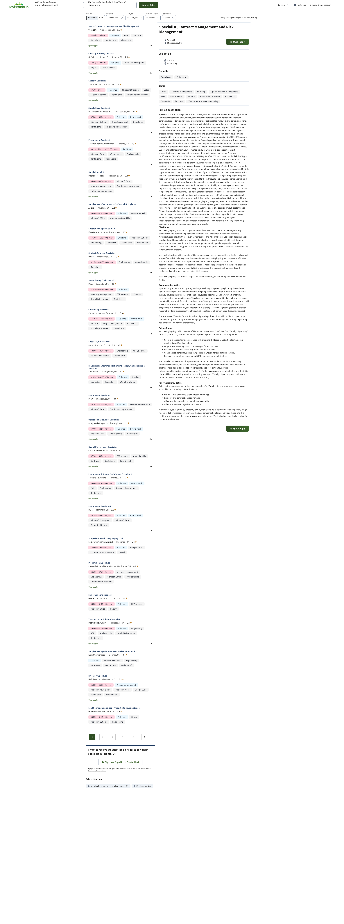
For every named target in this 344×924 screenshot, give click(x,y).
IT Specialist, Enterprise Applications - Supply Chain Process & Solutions (116, 367)
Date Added (166, 14)
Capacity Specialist (97, 81)
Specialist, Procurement (99, 341)
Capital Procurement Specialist (102, 447)
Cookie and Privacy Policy (97, 771)
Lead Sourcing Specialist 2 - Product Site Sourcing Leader (114, 708)
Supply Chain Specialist (99, 108)
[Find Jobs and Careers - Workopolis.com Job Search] (18, 5)
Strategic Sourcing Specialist (101, 253)
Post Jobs (301, 5)
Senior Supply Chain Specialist (102, 280)
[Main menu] (336, 5)
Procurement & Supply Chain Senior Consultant (110, 474)
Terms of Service (131, 769)
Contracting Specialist (98, 309)
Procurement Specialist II (100, 506)
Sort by (89, 13)
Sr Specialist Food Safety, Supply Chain (106, 538)
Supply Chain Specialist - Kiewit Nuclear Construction (112, 651)
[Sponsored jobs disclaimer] (256, 17)
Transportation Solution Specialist (104, 619)
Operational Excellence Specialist (103, 420)
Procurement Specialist (99, 140)
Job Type (129, 14)
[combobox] (58, 5)
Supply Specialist (96, 172)
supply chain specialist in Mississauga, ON (109, 786)
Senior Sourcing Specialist (100, 595)
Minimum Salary (151, 14)
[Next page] (144, 737)
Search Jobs (148, 5)
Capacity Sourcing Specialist (101, 53)
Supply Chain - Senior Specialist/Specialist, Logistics (112, 204)
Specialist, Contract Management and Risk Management (113, 26)
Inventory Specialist (97, 676)
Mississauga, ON (143, 786)
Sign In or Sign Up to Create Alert (122, 762)
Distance (109, 14)
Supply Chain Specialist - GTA (101, 228)
